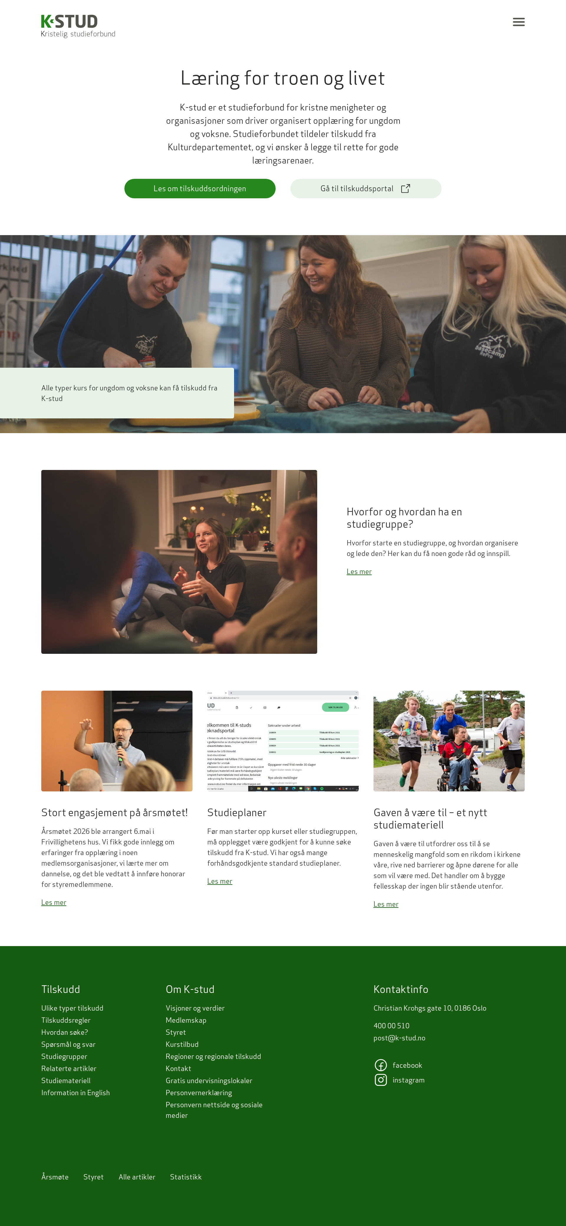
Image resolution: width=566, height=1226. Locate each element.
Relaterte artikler (68, 1068)
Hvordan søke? (64, 1032)
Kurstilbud (182, 1044)
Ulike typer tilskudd (72, 1008)
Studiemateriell (66, 1080)
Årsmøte (55, 1176)
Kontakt (178, 1068)
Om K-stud (190, 989)
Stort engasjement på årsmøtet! (114, 812)
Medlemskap (186, 1020)
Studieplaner (237, 812)
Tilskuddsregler (66, 1020)
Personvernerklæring (199, 1092)
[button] (519, 22)
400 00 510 (391, 1025)
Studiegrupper (64, 1056)
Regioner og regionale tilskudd (213, 1056)
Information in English (75, 1092)
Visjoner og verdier (195, 1008)
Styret (176, 1032)
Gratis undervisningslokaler (209, 1080)
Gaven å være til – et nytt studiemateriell (430, 818)
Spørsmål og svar (68, 1044)
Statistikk (186, 1176)
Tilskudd (60, 989)
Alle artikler (137, 1176)
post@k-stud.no (399, 1037)
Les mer (359, 571)
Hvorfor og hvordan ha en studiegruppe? (404, 517)
